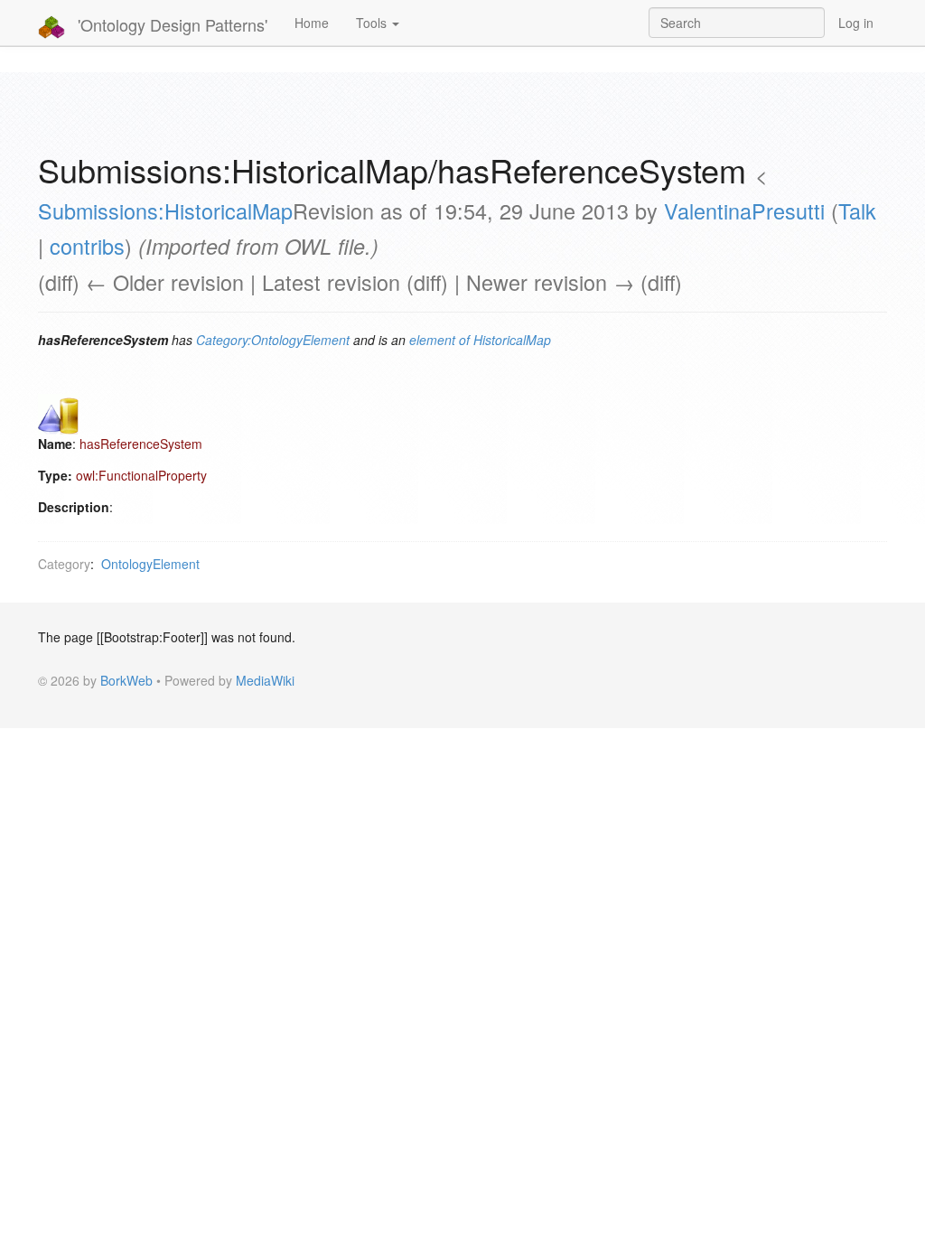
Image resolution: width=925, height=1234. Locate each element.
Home (311, 23)
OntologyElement (150, 564)
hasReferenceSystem (140, 444)
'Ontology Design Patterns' (170, 24)
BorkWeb (126, 680)
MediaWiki (265, 680)
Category (64, 564)
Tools (373, 23)
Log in (856, 23)
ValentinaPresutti (744, 210)
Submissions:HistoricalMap (165, 210)
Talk (857, 210)
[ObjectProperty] (58, 413)
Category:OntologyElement (273, 340)
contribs (87, 245)
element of (439, 340)
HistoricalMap (512, 340)
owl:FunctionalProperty (141, 475)
